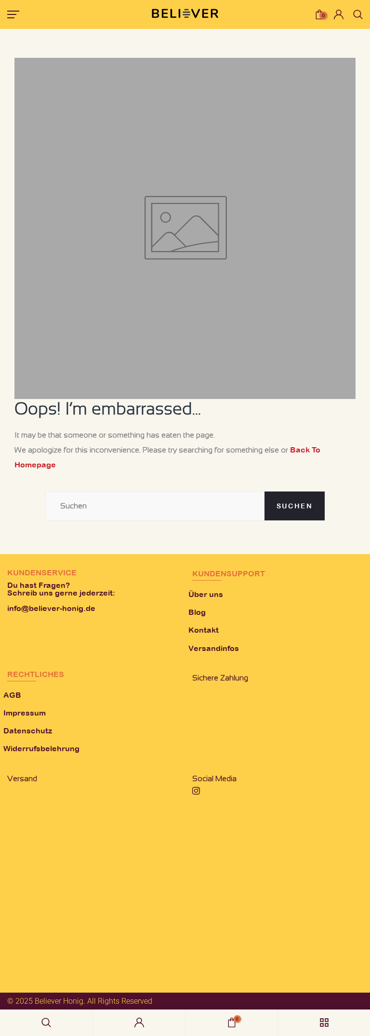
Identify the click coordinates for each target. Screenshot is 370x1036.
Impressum (24, 712)
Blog (197, 612)
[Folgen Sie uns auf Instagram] (196, 791)
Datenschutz (27, 730)
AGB (12, 695)
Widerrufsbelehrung (41, 748)
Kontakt (203, 629)
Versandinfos (213, 648)
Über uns (205, 594)
